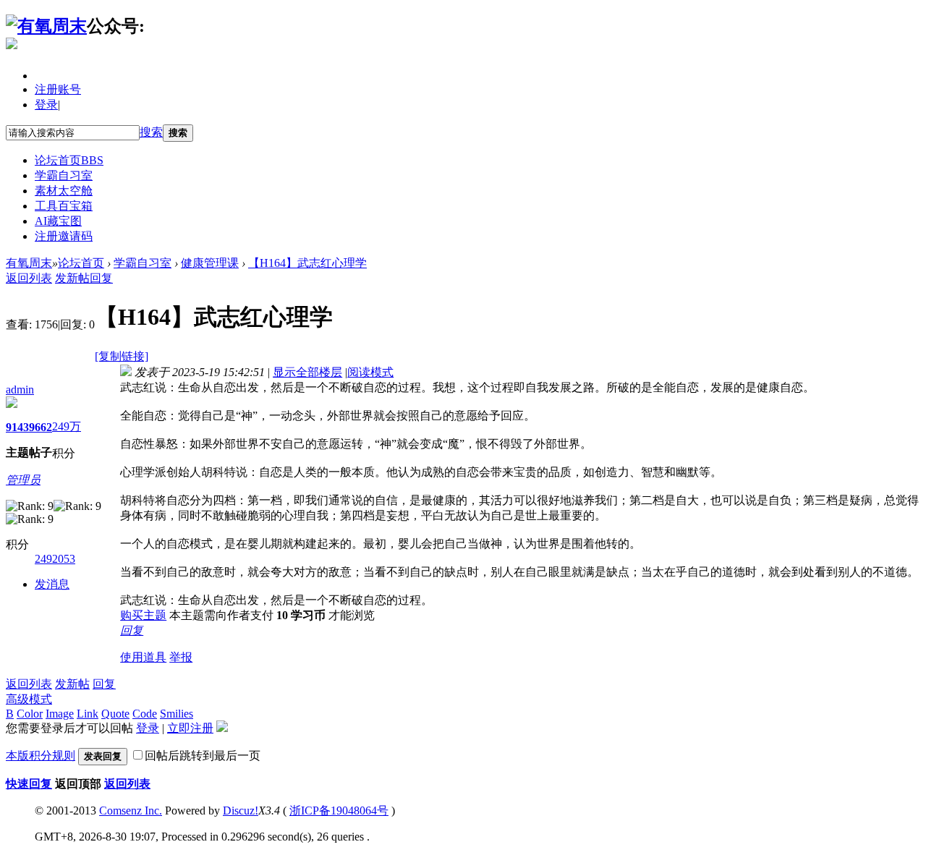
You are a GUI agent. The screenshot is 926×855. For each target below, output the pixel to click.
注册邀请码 (64, 236)
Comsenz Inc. (130, 810)
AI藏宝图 (58, 221)
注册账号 (58, 89)
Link (87, 713)
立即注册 (190, 728)
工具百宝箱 (64, 206)
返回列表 (29, 278)
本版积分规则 (40, 755)
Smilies (176, 713)
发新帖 (72, 278)
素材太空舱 (64, 190)
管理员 (23, 480)
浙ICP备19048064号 (338, 810)
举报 (180, 657)
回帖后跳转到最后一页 (202, 755)
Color (30, 713)
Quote (115, 713)
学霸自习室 (64, 175)
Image (60, 713)
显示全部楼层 (307, 372)
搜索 (151, 132)
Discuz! (240, 810)
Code (144, 713)
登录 (46, 104)
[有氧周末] (46, 26)
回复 (101, 278)
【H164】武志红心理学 (307, 263)
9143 (17, 427)
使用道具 (143, 657)
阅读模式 (370, 372)
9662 (40, 427)
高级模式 (29, 699)
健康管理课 (210, 263)
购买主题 (143, 615)
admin (20, 389)
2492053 (55, 559)
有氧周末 (29, 263)
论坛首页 (69, 160)
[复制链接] (121, 356)
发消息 (52, 584)
